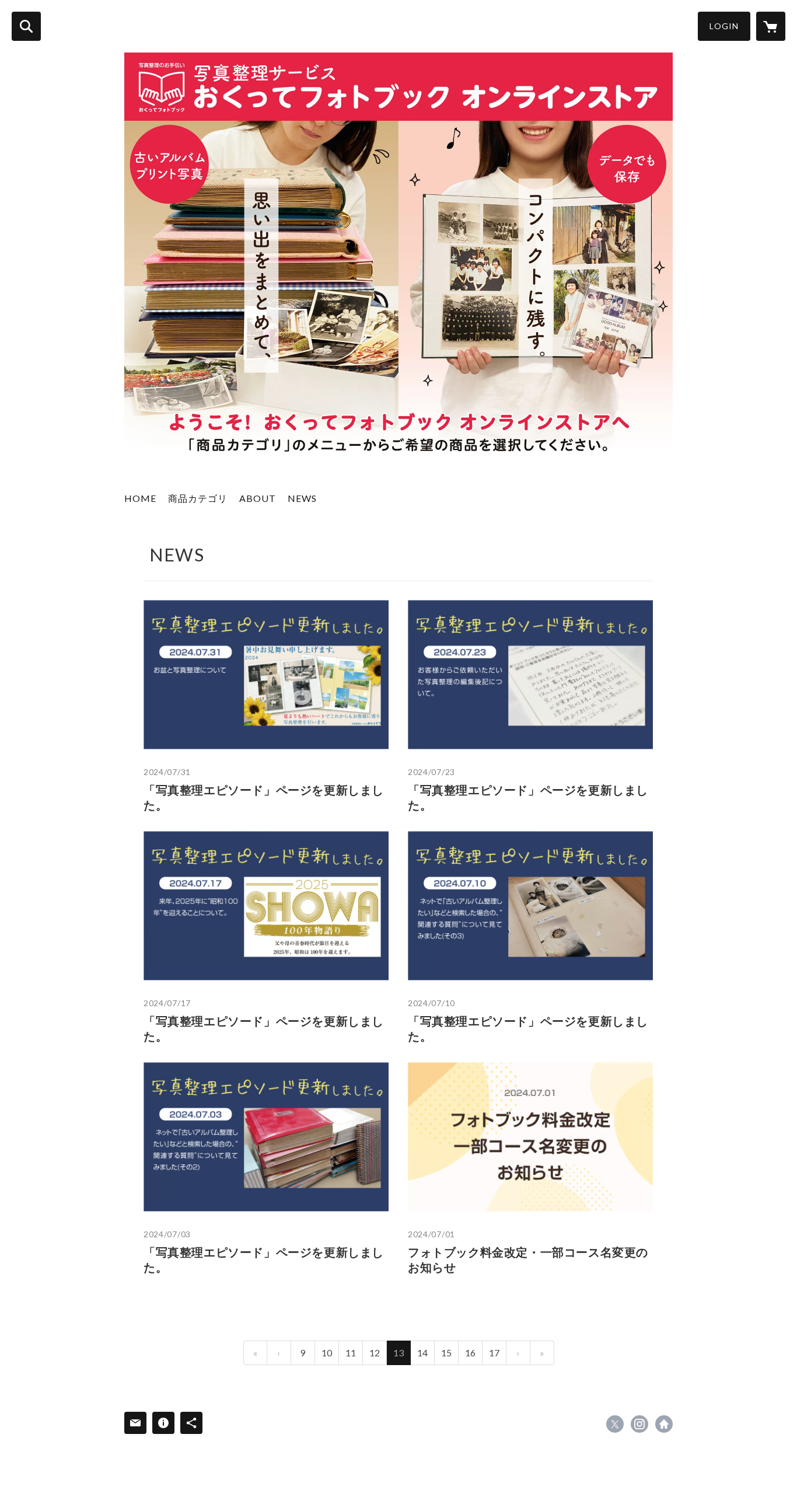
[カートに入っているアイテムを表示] (770, 26)
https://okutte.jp (664, 1424)
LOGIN (724, 26)
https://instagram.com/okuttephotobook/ (639, 1424)
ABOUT (257, 498)
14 (422, 1352)
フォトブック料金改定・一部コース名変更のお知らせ (528, 1259)
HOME (140, 498)
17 (494, 1352)
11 (350, 1352)
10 (326, 1352)
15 (446, 1352)
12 (374, 1352)
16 (470, 1352)
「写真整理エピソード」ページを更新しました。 (264, 797)
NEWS (302, 498)
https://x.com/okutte (615, 1424)
